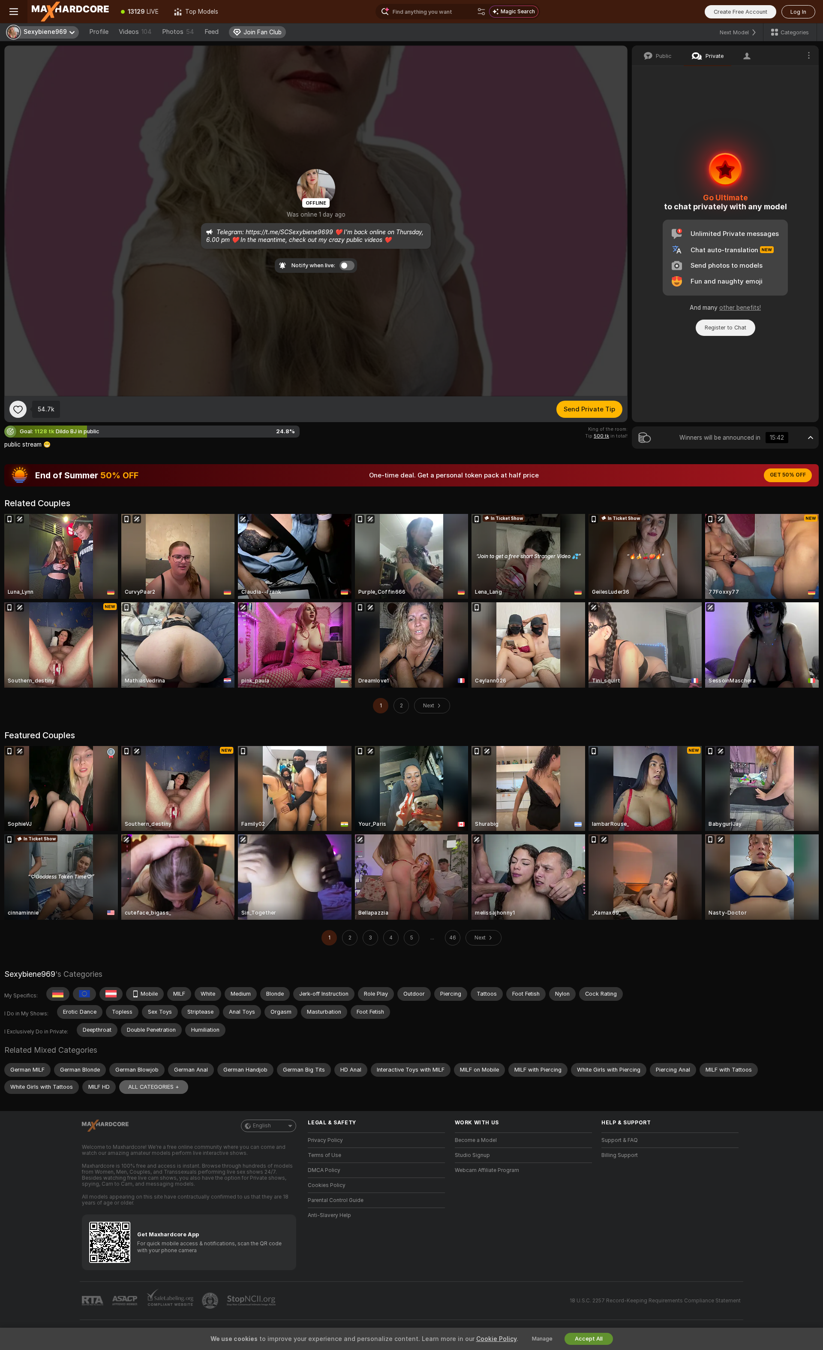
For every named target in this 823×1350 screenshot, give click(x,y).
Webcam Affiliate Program (487, 1170)
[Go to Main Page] (70, 11)
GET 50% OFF (788, 475)
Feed (211, 32)
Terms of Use (324, 1155)
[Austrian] (111, 994)
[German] (57, 994)
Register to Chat (725, 327)
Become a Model (476, 1140)
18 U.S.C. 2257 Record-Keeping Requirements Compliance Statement (655, 1301)
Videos (135, 32)
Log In (798, 12)
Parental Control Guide (335, 1200)
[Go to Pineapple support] (211, 1301)
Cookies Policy (326, 1185)
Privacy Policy (325, 1140)
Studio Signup (472, 1155)
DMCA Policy (324, 1170)
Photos (178, 32)
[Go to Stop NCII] (252, 1301)
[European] (84, 994)
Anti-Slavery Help (329, 1215)
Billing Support (619, 1155)
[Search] (481, 12)
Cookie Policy (496, 1338)
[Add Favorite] (18, 409)
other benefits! (740, 307)
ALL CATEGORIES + (153, 1087)
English (262, 1126)
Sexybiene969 (29, 974)
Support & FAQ (619, 1140)
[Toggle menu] (13, 11)
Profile (98, 32)
